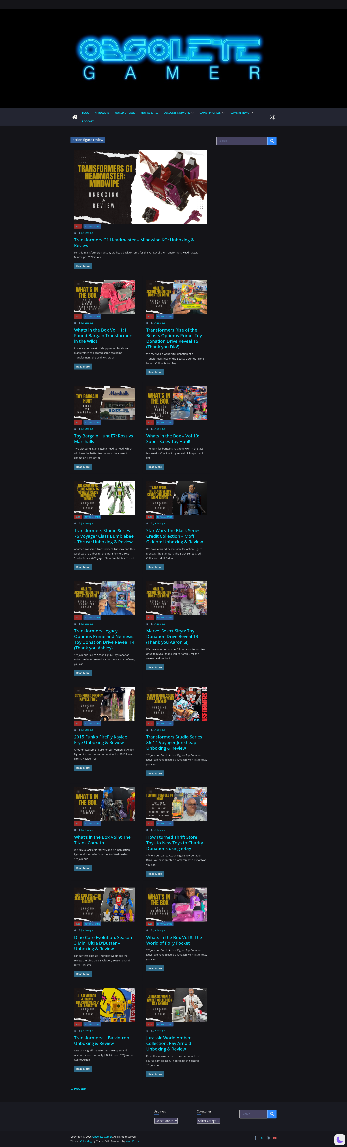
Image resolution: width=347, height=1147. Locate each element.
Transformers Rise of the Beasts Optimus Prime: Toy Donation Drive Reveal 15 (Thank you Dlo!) (174, 338)
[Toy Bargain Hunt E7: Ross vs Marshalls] (104, 403)
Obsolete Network (177, 112)
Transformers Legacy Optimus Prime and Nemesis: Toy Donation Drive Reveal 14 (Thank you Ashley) (104, 639)
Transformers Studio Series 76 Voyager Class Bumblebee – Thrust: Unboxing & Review (104, 536)
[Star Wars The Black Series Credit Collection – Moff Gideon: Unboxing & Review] (176, 498)
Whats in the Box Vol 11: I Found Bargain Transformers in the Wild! (104, 335)
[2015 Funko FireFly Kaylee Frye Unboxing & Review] (104, 704)
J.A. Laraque (87, 232)
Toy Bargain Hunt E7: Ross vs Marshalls (103, 438)
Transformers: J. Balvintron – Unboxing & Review (103, 1040)
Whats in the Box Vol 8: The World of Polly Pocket (174, 940)
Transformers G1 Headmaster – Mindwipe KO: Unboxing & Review (134, 242)
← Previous (78, 1089)
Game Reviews (239, 112)
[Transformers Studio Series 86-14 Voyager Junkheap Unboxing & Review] (176, 704)
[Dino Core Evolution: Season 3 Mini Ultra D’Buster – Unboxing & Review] (104, 905)
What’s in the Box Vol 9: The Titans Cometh (102, 840)
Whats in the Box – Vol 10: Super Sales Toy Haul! (172, 438)
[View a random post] (272, 117)
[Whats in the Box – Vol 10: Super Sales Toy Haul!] (176, 403)
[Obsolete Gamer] (74, 117)
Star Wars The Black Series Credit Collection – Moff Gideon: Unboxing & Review (174, 536)
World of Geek (125, 112)
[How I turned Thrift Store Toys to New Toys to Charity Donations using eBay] (176, 804)
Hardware (102, 112)
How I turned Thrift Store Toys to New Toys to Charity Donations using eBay (174, 842)
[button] (192, 112)
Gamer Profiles (210, 112)
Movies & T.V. (149, 112)
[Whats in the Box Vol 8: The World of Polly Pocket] (176, 905)
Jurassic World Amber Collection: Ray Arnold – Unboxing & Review (170, 1043)
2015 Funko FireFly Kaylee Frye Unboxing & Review (100, 739)
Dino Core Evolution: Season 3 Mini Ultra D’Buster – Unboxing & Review (103, 942)
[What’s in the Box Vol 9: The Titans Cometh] (104, 804)
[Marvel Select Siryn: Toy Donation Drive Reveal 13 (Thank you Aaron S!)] (176, 598)
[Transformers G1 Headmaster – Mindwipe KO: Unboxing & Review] (140, 187)
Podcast (88, 121)
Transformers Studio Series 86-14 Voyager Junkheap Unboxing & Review (174, 742)
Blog (85, 112)
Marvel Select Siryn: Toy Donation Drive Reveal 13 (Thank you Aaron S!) (172, 636)
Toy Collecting (92, 226)
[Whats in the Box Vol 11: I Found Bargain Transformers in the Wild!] (104, 297)
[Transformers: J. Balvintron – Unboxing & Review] (104, 1005)
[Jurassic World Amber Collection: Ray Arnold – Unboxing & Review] (176, 1005)
